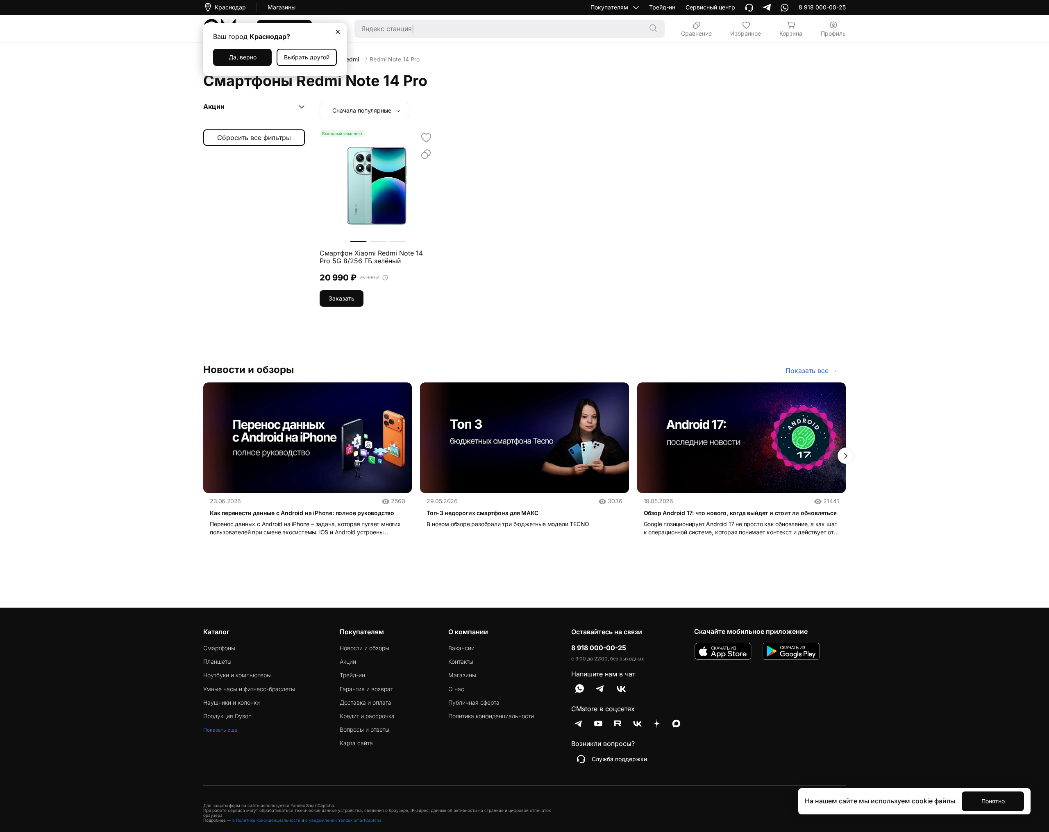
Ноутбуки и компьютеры (237, 675)
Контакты (460, 661)
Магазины (281, 7)
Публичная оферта (474, 702)
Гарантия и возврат (366, 689)
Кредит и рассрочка (367, 716)
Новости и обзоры (364, 648)
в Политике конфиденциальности (266, 820)
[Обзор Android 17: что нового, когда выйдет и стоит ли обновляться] (741, 437)
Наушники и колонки (231, 702)
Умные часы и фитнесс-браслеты (249, 689)
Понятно (993, 801)
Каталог (216, 632)
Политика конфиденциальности (491, 716)
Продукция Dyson (227, 716)
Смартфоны (219, 648)
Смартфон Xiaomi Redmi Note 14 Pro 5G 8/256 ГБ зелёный (371, 257)
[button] (846, 456)
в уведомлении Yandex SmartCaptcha (343, 820)
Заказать (341, 298)
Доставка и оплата (365, 702)
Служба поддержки (619, 758)
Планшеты (217, 661)
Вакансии (461, 648)
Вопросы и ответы (364, 729)
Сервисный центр (710, 7)
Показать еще (220, 730)
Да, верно (243, 57)
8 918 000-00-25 (598, 648)
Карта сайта (356, 743)
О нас (456, 689)
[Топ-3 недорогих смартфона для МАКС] (524, 437)
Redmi (350, 59)
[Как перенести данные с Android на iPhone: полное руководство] (307, 437)
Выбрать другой (306, 57)
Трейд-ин (662, 7)
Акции (348, 661)
